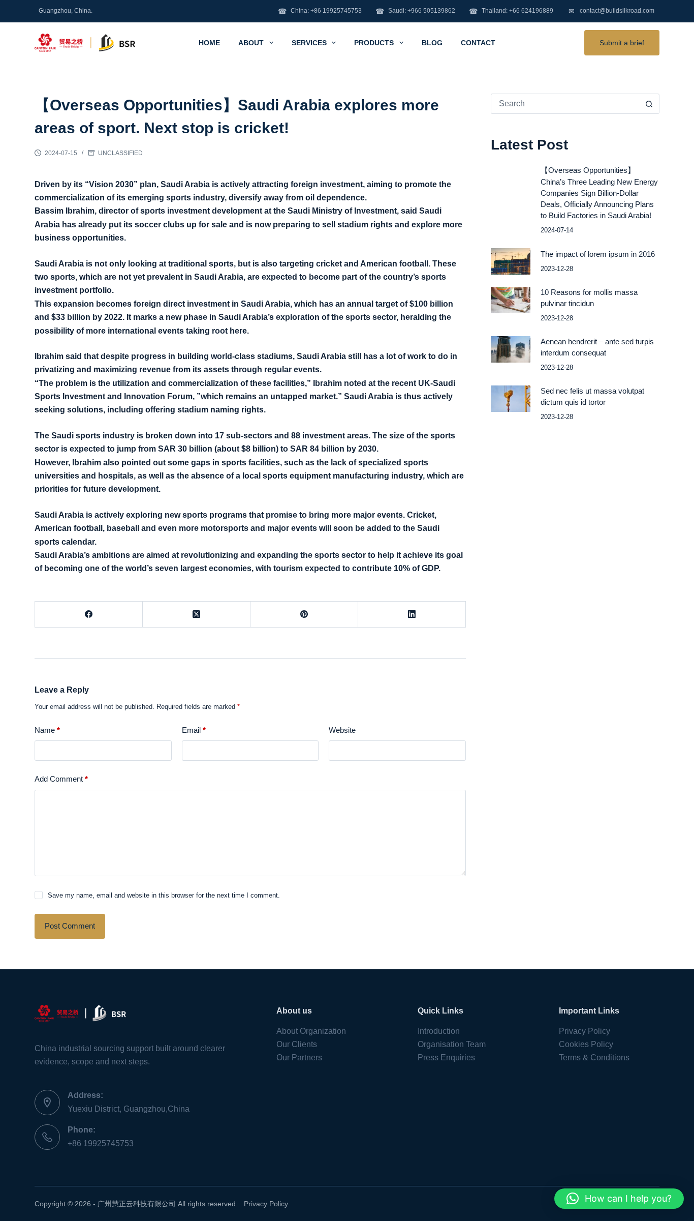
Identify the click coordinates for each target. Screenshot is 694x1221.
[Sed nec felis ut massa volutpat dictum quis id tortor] (510, 398)
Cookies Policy (586, 1044)
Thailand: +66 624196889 (511, 11)
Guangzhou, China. (65, 10)
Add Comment (61, 779)
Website (342, 730)
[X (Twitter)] (196, 615)
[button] (619, 1198)
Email (194, 730)
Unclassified (120, 153)
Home (209, 43)
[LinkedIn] (412, 615)
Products (374, 43)
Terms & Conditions (594, 1057)
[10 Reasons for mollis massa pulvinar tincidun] (510, 300)
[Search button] (649, 103)
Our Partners (299, 1057)
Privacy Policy (584, 1031)
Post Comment (70, 925)
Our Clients (296, 1044)
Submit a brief (622, 43)
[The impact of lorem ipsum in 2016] (510, 261)
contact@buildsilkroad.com (611, 11)
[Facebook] (89, 615)
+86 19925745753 (101, 1143)
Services (309, 43)
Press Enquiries (446, 1057)
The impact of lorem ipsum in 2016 (598, 254)
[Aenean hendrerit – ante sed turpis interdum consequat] (510, 349)
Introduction (439, 1031)
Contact (478, 43)
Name (47, 730)
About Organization (311, 1031)
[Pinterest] (304, 615)
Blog (432, 43)
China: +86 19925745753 (320, 11)
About (251, 43)
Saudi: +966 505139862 (415, 11)
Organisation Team (452, 1044)
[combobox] (565, 104)
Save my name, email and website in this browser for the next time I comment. (164, 895)
